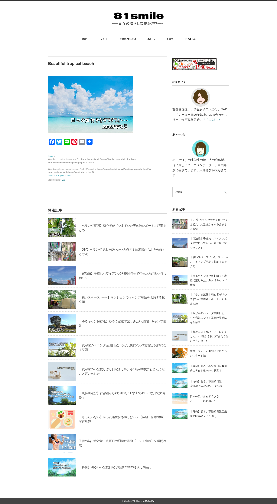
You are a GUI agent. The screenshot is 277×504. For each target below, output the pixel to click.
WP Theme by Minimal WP (143, 501)
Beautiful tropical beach (59, 175)
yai (63, 179)
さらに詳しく (212, 119)
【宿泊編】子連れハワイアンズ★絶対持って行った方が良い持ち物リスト (208, 242)
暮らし (151, 39)
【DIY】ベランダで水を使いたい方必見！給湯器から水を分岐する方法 (209, 224)
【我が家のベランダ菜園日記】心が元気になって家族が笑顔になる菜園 (208, 317)
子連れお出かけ (127, 39)
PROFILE (190, 39)
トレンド (103, 39)
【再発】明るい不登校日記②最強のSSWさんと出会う (115, 467)
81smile (127, 501)
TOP (84, 39)
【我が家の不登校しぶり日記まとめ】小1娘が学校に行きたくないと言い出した (209, 336)
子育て (170, 39)
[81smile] (138, 11)
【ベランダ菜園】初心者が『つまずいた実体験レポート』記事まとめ (208, 298)
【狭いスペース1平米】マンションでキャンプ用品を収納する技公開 (209, 261)
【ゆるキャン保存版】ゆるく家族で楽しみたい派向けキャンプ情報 (208, 280)
